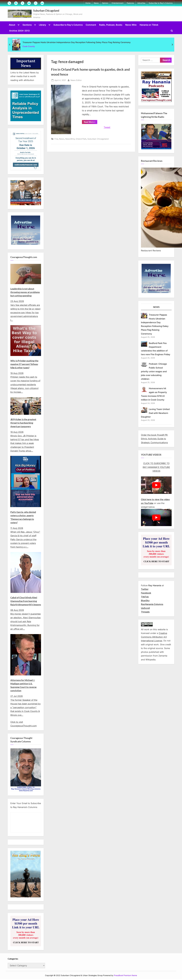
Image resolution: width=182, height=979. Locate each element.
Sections (27, 24)
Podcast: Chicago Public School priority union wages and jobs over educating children (154, 371)
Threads (145, 611)
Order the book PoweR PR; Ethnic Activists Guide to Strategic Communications (154, 439)
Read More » (90, 122)
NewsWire (70, 139)
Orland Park (81, 139)
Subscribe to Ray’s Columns (161, 3)
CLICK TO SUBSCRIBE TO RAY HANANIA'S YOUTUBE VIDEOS (156, 467)
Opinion (105, 3)
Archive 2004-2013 (19, 30)
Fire (56, 139)
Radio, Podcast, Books (110, 24)
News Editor (76, 80)
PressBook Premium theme (125, 975)
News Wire (131, 24)
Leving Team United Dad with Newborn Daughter (155, 413)
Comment (91, 24)
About (12, 24)
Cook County (29, 46)
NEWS (156, 307)
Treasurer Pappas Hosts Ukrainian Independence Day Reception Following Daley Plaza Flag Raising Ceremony (77, 42)
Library (42, 24)
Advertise (141, 3)
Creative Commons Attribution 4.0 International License (154, 637)
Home (87, 3)
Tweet (107, 127)
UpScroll (145, 608)
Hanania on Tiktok (149, 24)
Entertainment (117, 3)
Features (130, 3)
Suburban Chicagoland (46, 10)
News (96, 3)
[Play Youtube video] (156, 485)
